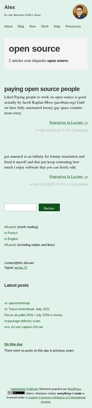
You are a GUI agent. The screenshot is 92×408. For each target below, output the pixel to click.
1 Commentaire (78, 184)
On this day (13, 344)
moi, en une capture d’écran (23, 327)
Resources (73, 26)
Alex (9, 7)
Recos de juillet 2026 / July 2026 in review (33, 315)
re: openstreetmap (17, 303)
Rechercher (49, 209)
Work (45, 26)
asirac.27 (21, 267)
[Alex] (80, 13)
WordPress (74, 389)
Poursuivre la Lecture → (68, 122)
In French (11, 233)
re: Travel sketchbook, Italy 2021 (27, 309)
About (8, 26)
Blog (21, 26)
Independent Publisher (24, 389)
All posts (10, 227)
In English (11, 239)
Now (32, 26)
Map (57, 26)
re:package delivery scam (22, 321)
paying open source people (42, 89)
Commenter (80, 130)
